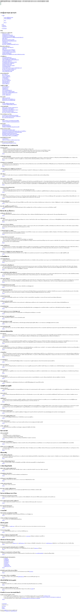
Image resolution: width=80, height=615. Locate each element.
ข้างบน (3, 153)
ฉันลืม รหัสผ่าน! (4, 38)
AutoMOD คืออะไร (5, 138)
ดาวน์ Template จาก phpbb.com (45, 597)
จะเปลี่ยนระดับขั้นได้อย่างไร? (7, 53)
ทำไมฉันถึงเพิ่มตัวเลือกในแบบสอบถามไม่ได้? (9, 62)
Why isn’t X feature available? (6, 125)
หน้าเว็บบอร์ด (4, 28)
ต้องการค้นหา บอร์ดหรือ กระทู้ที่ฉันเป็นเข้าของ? (10, 112)
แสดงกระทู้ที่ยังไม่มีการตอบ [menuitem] (8, 17)
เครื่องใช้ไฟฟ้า (6, 560)
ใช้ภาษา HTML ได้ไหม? (6, 75)
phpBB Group (12, 526)
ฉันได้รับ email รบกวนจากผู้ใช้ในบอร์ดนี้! (8, 100)
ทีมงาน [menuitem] (5, 22)
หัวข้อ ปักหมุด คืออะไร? (6, 81)
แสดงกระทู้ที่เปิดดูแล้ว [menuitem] (7, 18)
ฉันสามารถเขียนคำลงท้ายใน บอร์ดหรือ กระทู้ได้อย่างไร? (11, 116)
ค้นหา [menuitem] (5, 20)
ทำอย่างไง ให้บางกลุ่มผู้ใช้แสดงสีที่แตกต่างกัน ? (9, 92)
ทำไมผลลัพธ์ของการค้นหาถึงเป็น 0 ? (8, 108)
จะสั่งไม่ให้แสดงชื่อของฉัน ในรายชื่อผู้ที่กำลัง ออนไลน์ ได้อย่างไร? (12, 37)
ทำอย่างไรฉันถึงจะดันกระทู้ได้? (7, 71)
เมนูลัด (3, 15)
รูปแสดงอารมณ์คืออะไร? (6, 76)
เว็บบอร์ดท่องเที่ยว (7, 565)
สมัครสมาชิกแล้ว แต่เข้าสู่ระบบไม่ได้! (8, 39)
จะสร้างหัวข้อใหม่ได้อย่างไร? (7, 57)
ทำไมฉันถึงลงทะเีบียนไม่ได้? (6, 43)
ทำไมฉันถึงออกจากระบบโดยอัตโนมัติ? (8, 36)
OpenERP (32, 588)
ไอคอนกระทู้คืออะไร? (5, 83)
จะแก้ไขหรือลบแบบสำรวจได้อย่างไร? (8, 63)
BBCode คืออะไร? (5, 74)
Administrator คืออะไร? (5, 86)
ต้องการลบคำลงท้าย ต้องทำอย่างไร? (8, 117)
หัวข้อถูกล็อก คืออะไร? (6, 82)
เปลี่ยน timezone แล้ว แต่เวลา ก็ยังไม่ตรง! (8, 49)
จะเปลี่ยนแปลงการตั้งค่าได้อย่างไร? (8, 47)
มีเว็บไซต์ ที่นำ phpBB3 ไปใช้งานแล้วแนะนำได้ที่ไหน (10, 134)
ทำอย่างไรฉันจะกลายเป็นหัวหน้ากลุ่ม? (8, 91)
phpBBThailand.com (21, 543)
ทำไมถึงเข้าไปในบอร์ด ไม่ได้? (7, 64)
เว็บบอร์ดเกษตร (6, 564)
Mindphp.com (15, 543)
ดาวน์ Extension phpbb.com (25, 598)
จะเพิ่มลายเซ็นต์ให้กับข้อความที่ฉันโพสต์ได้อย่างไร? (10, 59)
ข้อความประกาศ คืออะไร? (6, 80)
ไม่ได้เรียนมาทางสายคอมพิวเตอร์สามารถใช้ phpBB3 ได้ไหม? (12, 132)
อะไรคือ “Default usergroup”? (6, 93)
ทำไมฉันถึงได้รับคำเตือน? (6, 66)
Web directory (31, 571)
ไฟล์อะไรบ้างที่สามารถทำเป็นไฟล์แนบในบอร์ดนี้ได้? (10, 120)
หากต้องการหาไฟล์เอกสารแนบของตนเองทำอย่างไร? (10, 121)
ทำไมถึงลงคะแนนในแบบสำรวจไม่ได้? (8, 65)
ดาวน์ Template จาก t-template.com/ (55, 597)
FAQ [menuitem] (3, 24)
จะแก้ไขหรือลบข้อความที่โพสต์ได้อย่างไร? (9, 58)
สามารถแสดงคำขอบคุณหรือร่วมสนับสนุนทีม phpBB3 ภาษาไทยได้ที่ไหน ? (14, 131)
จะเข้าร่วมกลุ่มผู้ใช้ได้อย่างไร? (7, 90)
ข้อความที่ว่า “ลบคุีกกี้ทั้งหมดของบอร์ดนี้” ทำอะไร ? (10, 44)
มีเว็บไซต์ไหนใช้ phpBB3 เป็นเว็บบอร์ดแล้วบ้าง (9, 133)
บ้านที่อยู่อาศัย (6, 559)
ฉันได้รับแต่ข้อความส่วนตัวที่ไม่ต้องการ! (8, 99)
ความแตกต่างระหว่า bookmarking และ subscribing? (10, 115)
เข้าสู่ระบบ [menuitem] (4, 25)
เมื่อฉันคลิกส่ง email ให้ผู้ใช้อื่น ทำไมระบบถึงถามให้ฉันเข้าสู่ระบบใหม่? (13, 54)
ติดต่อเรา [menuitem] (3, 608)
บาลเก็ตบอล (6, 558)
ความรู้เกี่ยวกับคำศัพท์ (39, 553)
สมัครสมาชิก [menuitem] (4, 26)
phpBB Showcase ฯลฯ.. (7, 566)
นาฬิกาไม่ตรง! (4, 48)
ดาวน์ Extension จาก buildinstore (35, 598)
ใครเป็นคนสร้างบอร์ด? (6, 124)
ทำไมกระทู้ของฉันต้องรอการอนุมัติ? (8, 70)
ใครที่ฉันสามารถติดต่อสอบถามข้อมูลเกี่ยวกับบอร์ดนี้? (10, 126)
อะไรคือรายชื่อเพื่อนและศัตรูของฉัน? (8, 103)
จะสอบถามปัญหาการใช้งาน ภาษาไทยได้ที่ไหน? (10, 135)
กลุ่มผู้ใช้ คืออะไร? (5, 89)
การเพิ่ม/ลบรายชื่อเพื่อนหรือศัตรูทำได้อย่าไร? (9, 104)
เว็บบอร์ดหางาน (6, 561)
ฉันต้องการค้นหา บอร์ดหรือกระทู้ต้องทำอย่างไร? (10, 107)
